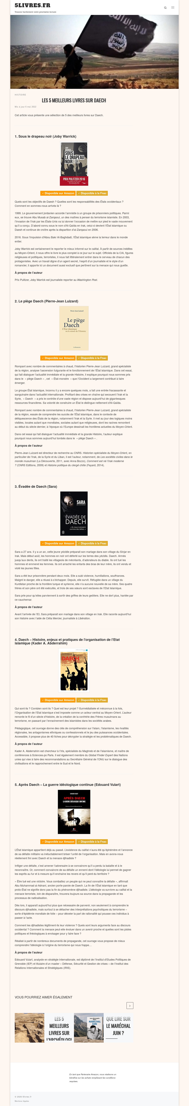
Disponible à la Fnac (93, 193)
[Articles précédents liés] (122, 1005)
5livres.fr (27, 1096)
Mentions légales (22, 1101)
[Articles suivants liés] (130, 1005)
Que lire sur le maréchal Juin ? (118, 1025)
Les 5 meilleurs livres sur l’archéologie (59, 1032)
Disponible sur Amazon (59, 193)
